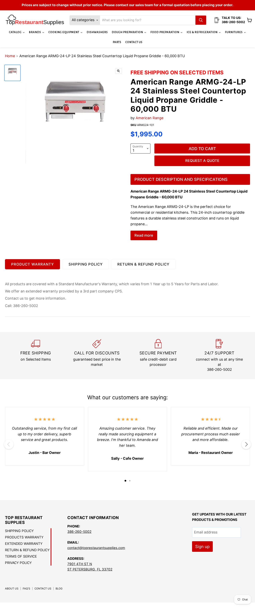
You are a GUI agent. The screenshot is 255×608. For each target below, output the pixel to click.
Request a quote (202, 160)
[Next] (246, 444)
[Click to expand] (118, 71)
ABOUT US (11, 588)
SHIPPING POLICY (86, 264)
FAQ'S (26, 588)
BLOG (59, 588)
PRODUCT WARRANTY (32, 264)
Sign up (202, 546)
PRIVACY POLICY (18, 563)
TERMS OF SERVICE (21, 556)
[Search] (200, 20)
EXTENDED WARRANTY (23, 544)
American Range (149, 118)
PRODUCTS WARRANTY (24, 537)
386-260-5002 (79, 532)
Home (10, 56)
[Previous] (9, 444)
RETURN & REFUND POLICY (143, 264)
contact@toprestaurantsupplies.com (96, 548)
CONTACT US (42, 588)
